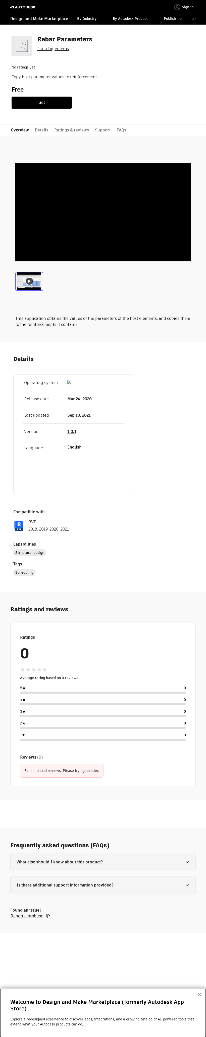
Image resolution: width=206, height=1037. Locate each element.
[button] (103, 862)
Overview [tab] (20, 130)
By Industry (87, 18)
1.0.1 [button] (71, 431)
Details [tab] (41, 130)
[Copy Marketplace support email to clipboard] (48, 916)
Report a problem (27, 916)
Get (41, 102)
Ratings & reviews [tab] (71, 130)
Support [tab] (103, 130)
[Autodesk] (23, 7)
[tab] (29, 282)
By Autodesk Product (130, 18)
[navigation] (103, 19)
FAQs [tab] (121, 130)
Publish (170, 18)
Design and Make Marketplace (39, 19)
